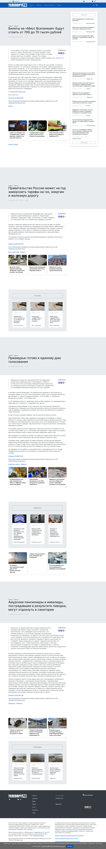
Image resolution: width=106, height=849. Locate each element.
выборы (24, 464)
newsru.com (22, 91)
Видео (34, 801)
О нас (33, 807)
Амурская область (49, 5)
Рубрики (39, 5)
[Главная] (17, 5)
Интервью (35, 798)
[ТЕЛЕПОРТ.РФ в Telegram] (86, 1)
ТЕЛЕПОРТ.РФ (12, 103)
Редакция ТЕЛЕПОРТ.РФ (15, 98)
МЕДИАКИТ (59, 804)
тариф (23, 252)
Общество (12, 703)
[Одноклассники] (63, 53)
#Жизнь (89, 88)
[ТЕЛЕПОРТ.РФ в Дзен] (92, 1)
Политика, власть (14, 464)
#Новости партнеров (19, 542)
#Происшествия (18, 778)
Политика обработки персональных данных (66, 838)
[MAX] (59, 53)
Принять (69, 846)
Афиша (59, 5)
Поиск (34, 812)
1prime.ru (27, 239)
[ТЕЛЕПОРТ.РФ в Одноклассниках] (90, 1)
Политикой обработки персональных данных (53, 846)
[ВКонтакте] (61, 53)
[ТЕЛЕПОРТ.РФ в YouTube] (97, 1)
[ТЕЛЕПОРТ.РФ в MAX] (84, 1)
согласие (28, 843)
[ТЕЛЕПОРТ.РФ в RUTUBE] (95, 1)
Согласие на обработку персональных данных (67, 841)
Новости (31, 5)
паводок (19, 703)
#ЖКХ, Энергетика (18, 325)
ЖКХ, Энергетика (14, 252)
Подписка (34, 810)
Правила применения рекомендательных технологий (69, 835)
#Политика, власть (36, 542)
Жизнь (11, 106)
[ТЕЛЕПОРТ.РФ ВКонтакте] (88, 1)
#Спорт (88, 105)
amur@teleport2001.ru (38, 835)
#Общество (53, 778)
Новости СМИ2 (13, 144)
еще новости (84, 142)
